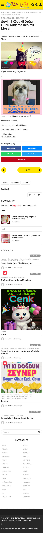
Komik (25, 471)
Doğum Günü (8, 18)
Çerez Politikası (33, 518)
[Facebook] (1, 524)
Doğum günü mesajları (16, 277)
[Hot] (5, 273)
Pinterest (21, 159)
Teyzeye (26, 489)
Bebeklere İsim (15, 521)
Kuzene (26, 475)
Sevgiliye (14, 259)
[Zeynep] (21, 377)
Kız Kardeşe (27, 464)
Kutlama (15, 183)
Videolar (26, 497)
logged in (16, 205)
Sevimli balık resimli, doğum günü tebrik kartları (20, 352)
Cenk (3, 334)
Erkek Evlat (6, 486)
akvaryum (13, 348)
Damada (5, 475)
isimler (3, 332)
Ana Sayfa (5, 518)
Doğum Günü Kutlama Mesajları (16, 280)
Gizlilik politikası (18, 518)
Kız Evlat (26, 460)
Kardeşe (26, 453)
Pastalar (26, 482)
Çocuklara (6, 471)
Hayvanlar (22, 18)
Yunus (37, 348)
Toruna (26, 493)
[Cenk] (21, 309)
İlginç (25, 445)
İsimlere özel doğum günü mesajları (19, 395)
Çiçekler (5, 467)
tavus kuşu (19, 415)
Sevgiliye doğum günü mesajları (12, 260)
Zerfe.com (27, 521)
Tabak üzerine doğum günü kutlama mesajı (24, 217)
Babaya (4, 464)
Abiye (4, 445)
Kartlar (26, 456)
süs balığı (30, 348)
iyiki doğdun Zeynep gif (24, 396)
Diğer (4, 478)
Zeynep (24, 398)
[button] (2, 4)
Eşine (8, 259)
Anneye (5, 453)
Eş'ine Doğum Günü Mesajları (29, 259)
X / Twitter (32, 154)
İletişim (4, 521)
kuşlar (12, 415)
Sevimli (26, 183)
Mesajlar (4, 277)
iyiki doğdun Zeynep (8, 396)
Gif (3, 493)
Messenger (32, 148)
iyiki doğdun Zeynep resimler (11, 398)
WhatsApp (11, 154)
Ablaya (4, 449)
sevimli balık (22, 348)
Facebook (11, 148)
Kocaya (26, 467)
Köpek (5, 183)
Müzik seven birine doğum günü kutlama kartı (26, 236)
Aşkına (3, 259)
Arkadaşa (6, 456)
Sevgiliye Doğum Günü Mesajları (16, 263)
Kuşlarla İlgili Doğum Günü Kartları (17, 418)
